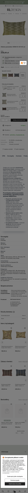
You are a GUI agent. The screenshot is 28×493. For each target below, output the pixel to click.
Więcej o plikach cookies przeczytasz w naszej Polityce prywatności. (11, 472)
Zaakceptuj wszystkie (15, 484)
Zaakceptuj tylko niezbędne (15, 476)
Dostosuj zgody (15, 480)
